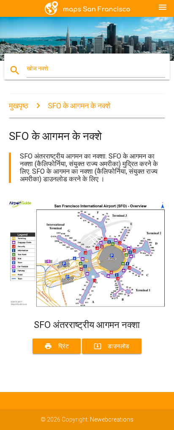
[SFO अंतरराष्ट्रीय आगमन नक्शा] (87, 304)
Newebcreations (111, 419)
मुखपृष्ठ (18, 105)
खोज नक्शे (37, 68)
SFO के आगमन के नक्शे (79, 105)
